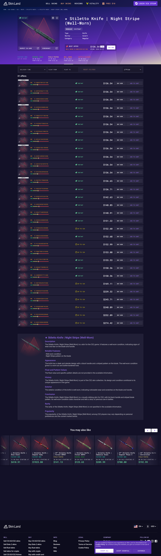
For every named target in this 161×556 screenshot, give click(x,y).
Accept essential (122, 551)
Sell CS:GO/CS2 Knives (12, 554)
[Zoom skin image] (19, 86)
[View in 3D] (53, 18)
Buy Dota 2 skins (34, 544)
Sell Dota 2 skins (10, 544)
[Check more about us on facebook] (155, 541)
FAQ (55, 548)
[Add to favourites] (57, 18)
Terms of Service (85, 544)
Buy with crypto (34, 551)
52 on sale (84, 58)
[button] (154, 430)
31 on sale (68, 58)
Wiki (55, 551)
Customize (141, 551)
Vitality (94, 3)
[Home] (12, 3)
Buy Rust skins (34, 548)
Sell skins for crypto (11, 551)
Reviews (79, 3)
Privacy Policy (83, 541)
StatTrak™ (77, 29)
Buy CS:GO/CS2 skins (36, 541)
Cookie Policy (100, 544)
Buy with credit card (36, 554)
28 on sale (37, 58)
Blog (55, 541)
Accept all (104, 551)
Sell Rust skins (9, 548)
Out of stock (22, 58)
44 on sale (53, 58)
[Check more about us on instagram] (152, 541)
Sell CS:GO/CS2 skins (12, 541)
